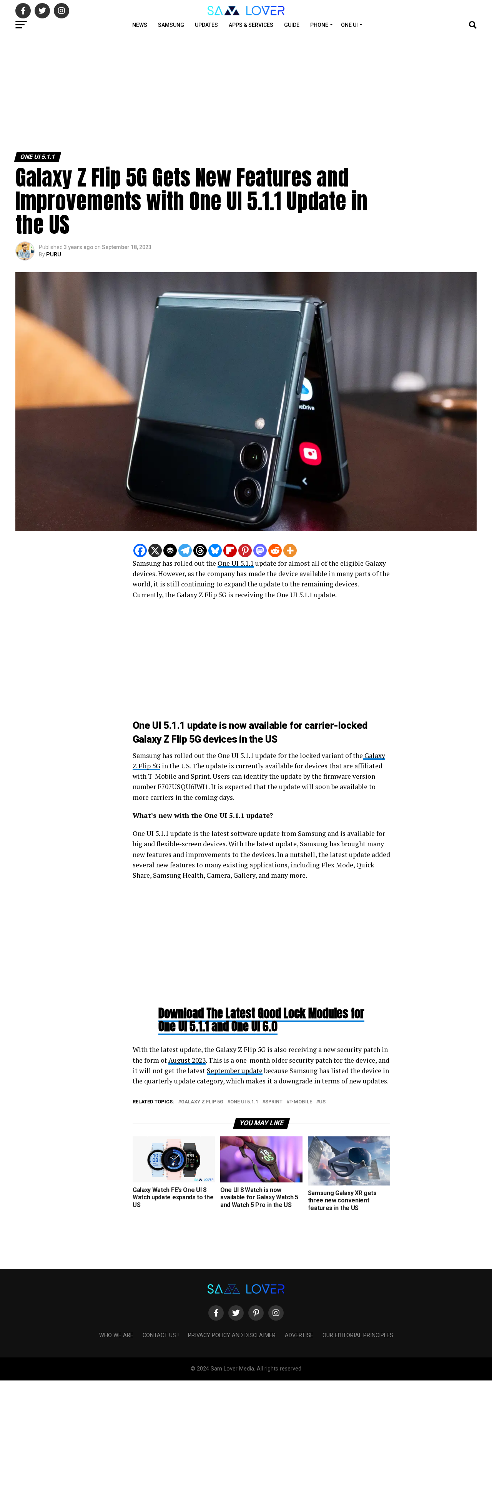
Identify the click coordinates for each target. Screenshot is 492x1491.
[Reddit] (275, 550)
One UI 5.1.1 (236, 563)
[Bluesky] (215, 550)
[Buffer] (170, 550)
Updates (206, 25)
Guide (291, 25)
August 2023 (187, 1060)
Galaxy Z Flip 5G (202, 1102)
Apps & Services (251, 25)
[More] (290, 550)
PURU (53, 254)
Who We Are (116, 1335)
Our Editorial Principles (357, 1335)
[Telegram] (185, 550)
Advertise (299, 1335)
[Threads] (200, 550)
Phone (319, 25)
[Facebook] (140, 550)
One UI (349, 25)
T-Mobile (300, 1102)
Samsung (171, 25)
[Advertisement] (230, 91)
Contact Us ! (161, 1335)
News (139, 25)
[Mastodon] (260, 550)
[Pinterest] (245, 550)
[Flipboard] (230, 550)
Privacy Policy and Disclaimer (232, 1335)
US (322, 1102)
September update (235, 1070)
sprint (274, 1102)
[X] (155, 550)
